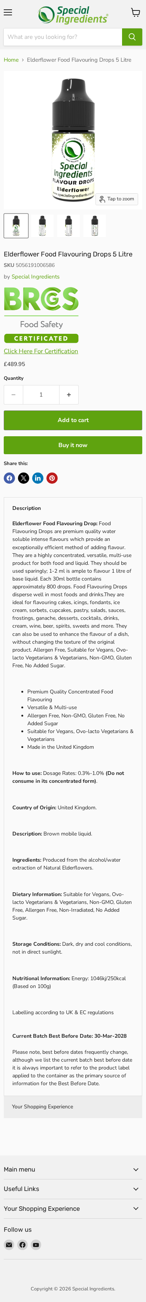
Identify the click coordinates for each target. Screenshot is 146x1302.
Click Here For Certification (41, 351)
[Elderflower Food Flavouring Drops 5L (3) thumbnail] (68, 226)
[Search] (132, 37)
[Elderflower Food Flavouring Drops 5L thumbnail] (16, 226)
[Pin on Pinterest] (52, 478)
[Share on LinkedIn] (37, 478)
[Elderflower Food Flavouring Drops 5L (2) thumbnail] (42, 226)
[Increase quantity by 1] (69, 394)
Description (26, 508)
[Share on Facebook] (9, 478)
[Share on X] (23, 478)
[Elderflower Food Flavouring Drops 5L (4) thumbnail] (95, 226)
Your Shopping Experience (42, 1106)
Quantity (14, 378)
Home (11, 60)
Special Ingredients (36, 276)
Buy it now (73, 445)
